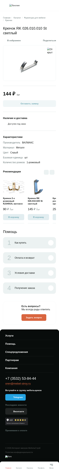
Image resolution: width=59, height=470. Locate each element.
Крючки (8, 20)
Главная (6, 18)
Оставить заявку (30, 103)
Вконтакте (18, 411)
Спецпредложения (16, 352)
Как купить (16, 243)
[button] (52, 172)
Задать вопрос (34, 317)
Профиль (41, 468)
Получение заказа (21, 288)
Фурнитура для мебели (34, 18)
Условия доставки (21, 273)
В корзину (13, 217)
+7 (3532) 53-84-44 (20, 378)
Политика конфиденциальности (19, 452)
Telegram (18, 397)
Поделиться (49, 40)
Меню (51, 467)
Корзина (30, 468)
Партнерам (12, 360)
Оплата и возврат (20, 258)
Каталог (17, 18)
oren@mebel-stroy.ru (18, 383)
